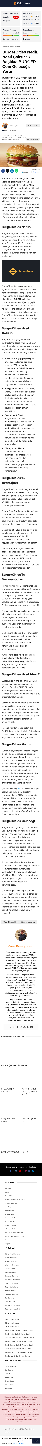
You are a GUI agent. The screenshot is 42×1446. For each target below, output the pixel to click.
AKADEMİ (7, 34)
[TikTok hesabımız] (21, 1442)
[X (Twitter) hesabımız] (8, 1442)
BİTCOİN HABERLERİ (11, 24)
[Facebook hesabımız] (4, 1442)
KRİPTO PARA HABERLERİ (13, 19)
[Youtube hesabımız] (17, 1442)
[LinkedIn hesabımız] (29, 1442)
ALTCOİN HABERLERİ (11, 29)
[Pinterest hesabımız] (25, 1442)
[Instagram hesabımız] (13, 1442)
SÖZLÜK (7, 39)
